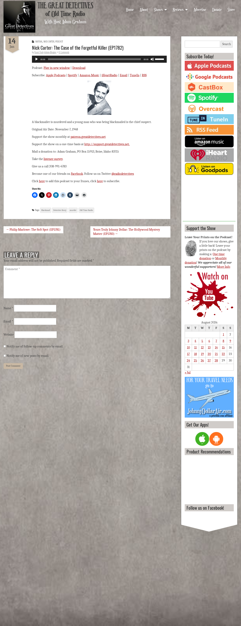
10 (188, 347)
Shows (158, 9)
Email (123, 75)
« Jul (188, 372)
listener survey (53, 159)
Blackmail (45, 210)
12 (202, 347)
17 (188, 354)
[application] (99, 59)
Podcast (59, 41)
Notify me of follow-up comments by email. (35, 346)
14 (216, 347)
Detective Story (59, 210)
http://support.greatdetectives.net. (107, 144)
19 (202, 354)
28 (216, 360)
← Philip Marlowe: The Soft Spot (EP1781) (33, 230)
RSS (144, 75)
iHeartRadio (109, 75)
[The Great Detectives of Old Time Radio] (19, 17)
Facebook (77, 174)
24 (188, 360)
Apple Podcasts (55, 75)
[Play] (36, 59)
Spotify (72, 75)
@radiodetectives (123, 174)
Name (8, 308)
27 (209, 360)
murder (73, 210)
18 (195, 354)
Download (78, 68)
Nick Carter (49, 41)
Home (130, 9)
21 (216, 354)
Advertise (200, 9)
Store (231, 9)
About (144, 9)
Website (9, 335)
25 (195, 360)
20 (209, 354)
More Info (223, 267)
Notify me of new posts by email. (28, 356)
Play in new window (57, 68)
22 (223, 354)
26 (202, 360)
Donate (217, 9)
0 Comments (64, 52)
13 (209, 347)
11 (195, 347)
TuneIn (134, 75)
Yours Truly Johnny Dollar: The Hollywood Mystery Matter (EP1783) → (126, 232)
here (42, 181)
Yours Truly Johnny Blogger (45, 52)
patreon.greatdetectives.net (88, 137)
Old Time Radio (86, 210)
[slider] (160, 59)
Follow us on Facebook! (205, 507)
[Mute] (152, 59)
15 (223, 347)
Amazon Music (89, 75)
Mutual (39, 41)
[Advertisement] (209, 199)
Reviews (178, 9)
